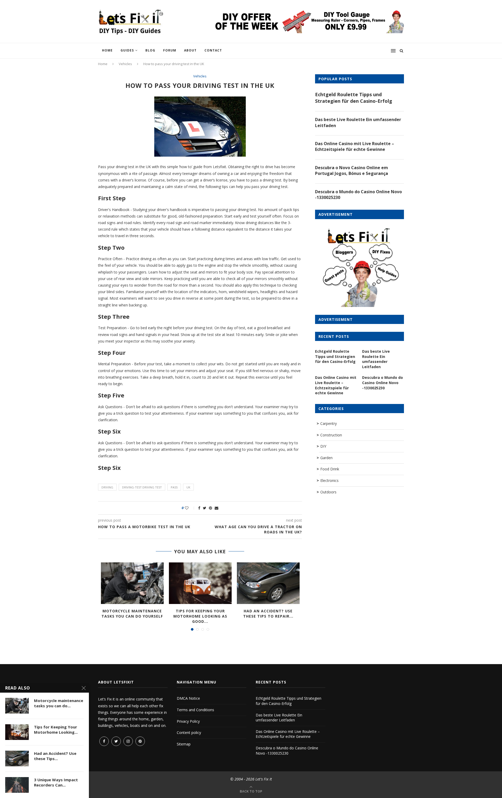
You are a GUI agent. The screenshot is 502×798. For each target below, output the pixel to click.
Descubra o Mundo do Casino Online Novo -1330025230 (358, 194)
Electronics (329, 480)
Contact (213, 50)
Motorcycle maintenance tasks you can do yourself (132, 613)
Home (107, 50)
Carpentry (328, 423)
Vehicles (125, 63)
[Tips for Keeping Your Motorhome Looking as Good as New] (200, 583)
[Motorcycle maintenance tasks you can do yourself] (132, 583)
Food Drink (329, 468)
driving (107, 487)
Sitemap (184, 744)
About (190, 50)
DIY (323, 446)
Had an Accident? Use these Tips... (55, 756)
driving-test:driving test (142, 487)
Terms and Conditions (195, 709)
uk (188, 487)
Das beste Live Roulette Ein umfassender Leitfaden (358, 122)
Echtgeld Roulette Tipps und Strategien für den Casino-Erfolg (353, 97)
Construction (331, 434)
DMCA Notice (188, 698)
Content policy (189, 732)
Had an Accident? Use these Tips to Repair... (268, 613)
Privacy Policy (188, 721)
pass (174, 487)
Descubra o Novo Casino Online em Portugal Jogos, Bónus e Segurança (351, 170)
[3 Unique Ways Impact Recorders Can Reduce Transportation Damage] (17, 785)
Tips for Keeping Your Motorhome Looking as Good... (200, 616)
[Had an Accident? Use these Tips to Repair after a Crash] (268, 583)
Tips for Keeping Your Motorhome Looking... (56, 729)
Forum (169, 50)
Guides (127, 50)
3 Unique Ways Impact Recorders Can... (56, 782)
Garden (326, 457)
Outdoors (328, 491)
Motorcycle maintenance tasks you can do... (58, 703)
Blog (150, 50)
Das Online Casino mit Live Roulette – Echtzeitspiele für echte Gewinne (354, 146)
